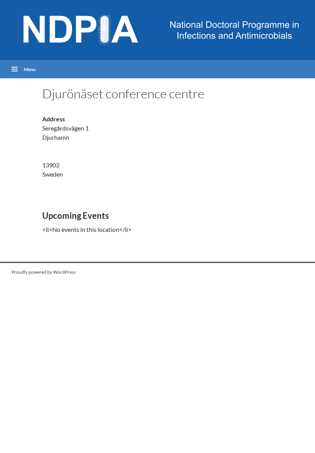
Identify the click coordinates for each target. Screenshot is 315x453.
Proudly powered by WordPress (44, 272)
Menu (30, 69)
